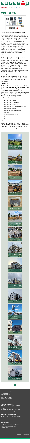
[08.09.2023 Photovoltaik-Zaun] (15, 342)
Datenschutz (26, 434)
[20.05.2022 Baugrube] (15, 187)
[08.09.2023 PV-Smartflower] (15, 327)
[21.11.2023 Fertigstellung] (15, 373)
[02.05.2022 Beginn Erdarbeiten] (15, 157)
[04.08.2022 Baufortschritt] (15, 249)
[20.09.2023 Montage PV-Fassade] (15, 357)
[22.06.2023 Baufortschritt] (15, 296)
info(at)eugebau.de (5, 396)
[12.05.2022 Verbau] (15, 172)
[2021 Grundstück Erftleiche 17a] (15, 141)
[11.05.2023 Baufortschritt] (15, 280)
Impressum (19, 434)
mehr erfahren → (5, 427)
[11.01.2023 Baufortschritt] (15, 265)
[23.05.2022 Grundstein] (15, 203)
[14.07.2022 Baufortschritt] (15, 234)
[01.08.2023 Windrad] (15, 311)
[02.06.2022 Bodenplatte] (15, 218)
